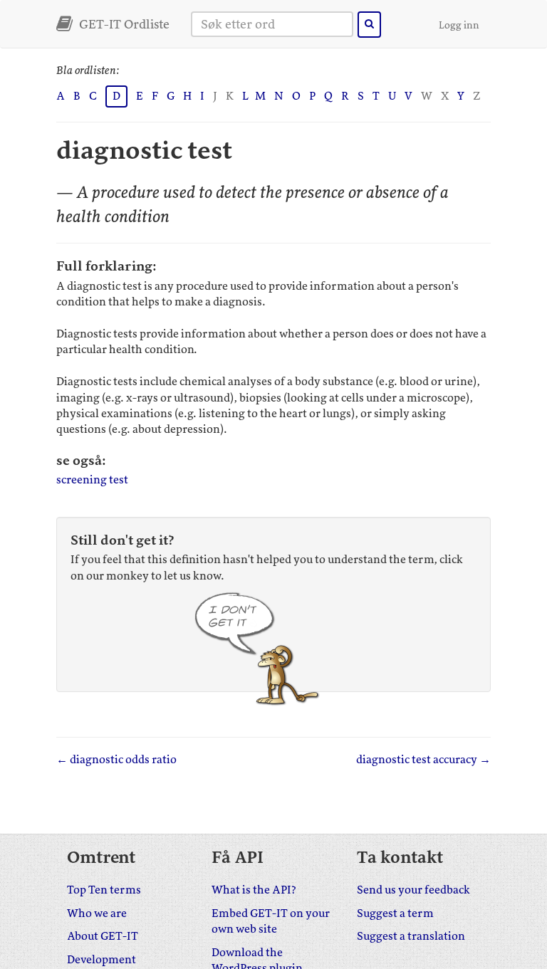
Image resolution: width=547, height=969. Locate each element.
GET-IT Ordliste (123, 24)
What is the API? (254, 890)
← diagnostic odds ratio (116, 759)
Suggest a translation (411, 936)
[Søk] (369, 24)
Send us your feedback (413, 890)
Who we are (97, 913)
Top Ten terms (104, 890)
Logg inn (459, 25)
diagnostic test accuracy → (423, 759)
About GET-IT (102, 936)
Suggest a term (395, 913)
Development (101, 959)
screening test (92, 479)
